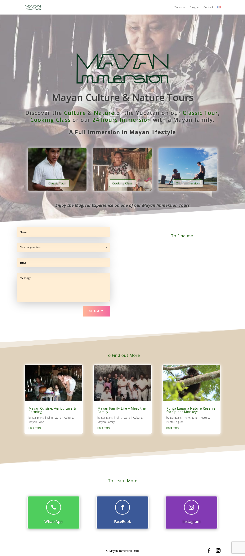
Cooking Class (50, 119)
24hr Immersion (188, 183)
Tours (178, 7)
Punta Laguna (175, 422)
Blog (192, 7)
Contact (208, 7)
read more (35, 427)
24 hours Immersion (121, 119)
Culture (75, 112)
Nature (104, 112)
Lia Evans (38, 417)
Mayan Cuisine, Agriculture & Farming (52, 410)
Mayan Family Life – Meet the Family (121, 410)
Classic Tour (200, 112)
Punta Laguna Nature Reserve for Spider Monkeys (191, 410)
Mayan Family (106, 422)
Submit (96, 311)
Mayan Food (36, 422)
